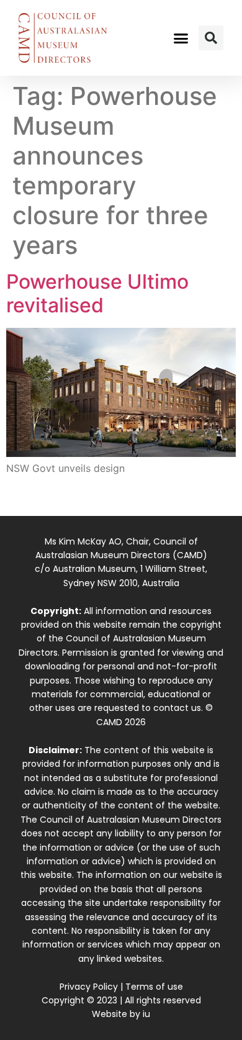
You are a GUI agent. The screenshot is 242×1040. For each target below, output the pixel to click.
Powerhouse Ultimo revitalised (97, 293)
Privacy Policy (89, 986)
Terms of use (154, 986)
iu (146, 1014)
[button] (181, 38)
